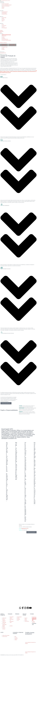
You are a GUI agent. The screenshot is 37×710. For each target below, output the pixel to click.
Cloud (3, 24)
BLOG (1, 32)
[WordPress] (28, 608)
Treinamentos (4, 25)
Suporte (3, 26)
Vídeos (3, 8)
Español (3, 49)
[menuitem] (19, 3)
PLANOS (1, 30)
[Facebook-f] (23, 608)
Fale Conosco (4, 35)
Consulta (3, 19)
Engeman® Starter (5, 11)
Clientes (3, 7)
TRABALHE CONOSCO (3, 42)
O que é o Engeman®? (5, 3)
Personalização (4, 27)
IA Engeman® (4, 17)
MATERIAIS (1, 31)
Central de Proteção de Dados (6, 40)
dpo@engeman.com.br (24, 528)
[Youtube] (30, 608)
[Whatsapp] (20, 608)
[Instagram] (25, 608)
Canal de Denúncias (5, 39)
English (3, 48)
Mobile (3, 18)
